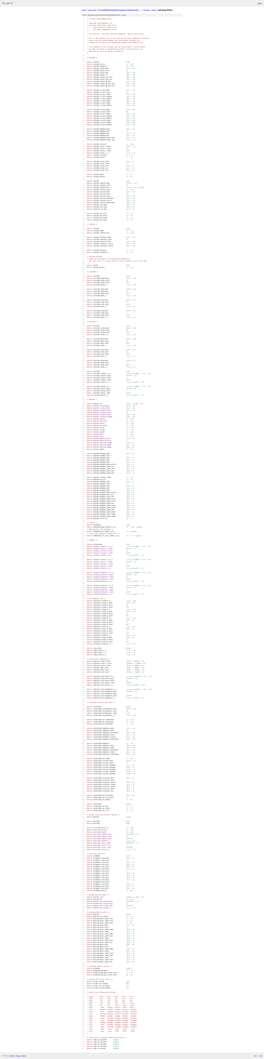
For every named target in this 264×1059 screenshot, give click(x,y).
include (146, 10)
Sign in (260, 3)
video (153, 10)
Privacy (18, 1056)
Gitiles (12, 1056)
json (260, 1056)
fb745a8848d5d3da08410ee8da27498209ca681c (118, 10)
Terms (24, 1056)
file (123, 15)
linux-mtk (92, 10)
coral (83, 10)
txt (255, 1056)
